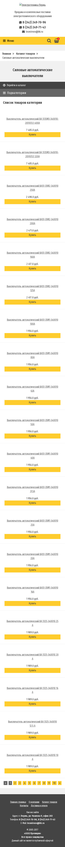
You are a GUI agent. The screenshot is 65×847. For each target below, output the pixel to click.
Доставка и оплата (39, 805)
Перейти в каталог (16, 85)
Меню (10, 41)
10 (54, 783)
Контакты (24, 805)
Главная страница (18, 802)
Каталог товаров (25, 53)
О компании (34, 802)
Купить (32, 134)
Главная (6, 53)
